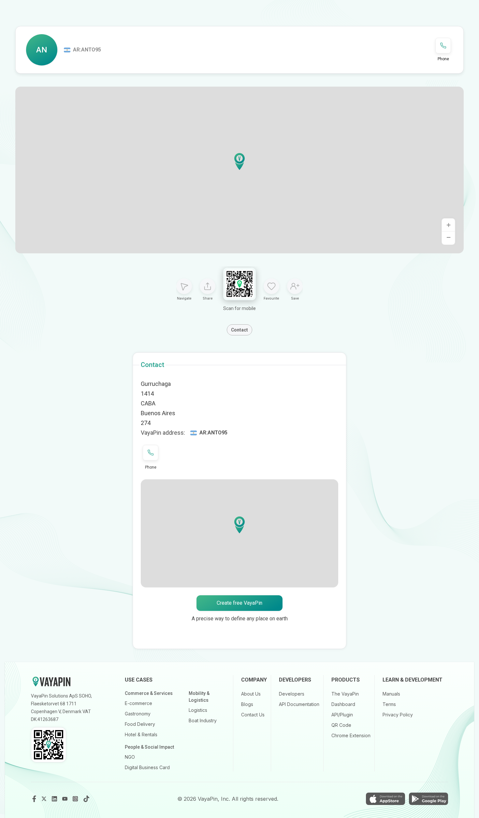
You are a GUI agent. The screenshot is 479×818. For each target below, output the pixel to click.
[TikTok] (86, 799)
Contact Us (253, 714)
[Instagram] (76, 799)
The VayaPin (345, 694)
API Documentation (299, 704)
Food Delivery (140, 724)
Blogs (247, 704)
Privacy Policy (398, 714)
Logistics (198, 710)
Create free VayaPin (239, 603)
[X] (44, 799)
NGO (130, 757)
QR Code (341, 725)
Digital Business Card (147, 767)
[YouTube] (65, 799)
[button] (239, 161)
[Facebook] (34, 799)
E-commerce (138, 703)
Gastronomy (138, 713)
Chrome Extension (350, 735)
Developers (291, 694)
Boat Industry (203, 720)
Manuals (391, 694)
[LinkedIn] (55, 799)
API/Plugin (342, 714)
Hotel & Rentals (141, 734)
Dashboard (343, 704)
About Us (251, 694)
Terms (389, 704)
